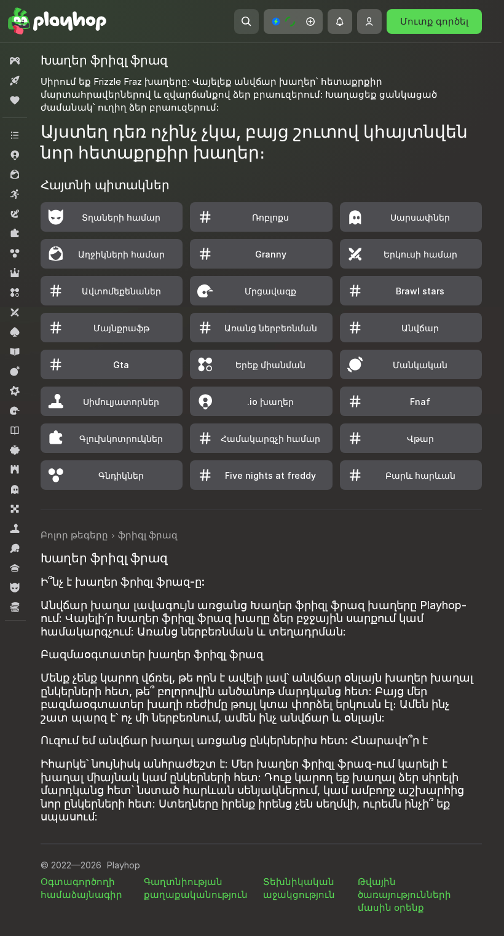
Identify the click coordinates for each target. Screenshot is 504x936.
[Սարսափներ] (14, 489)
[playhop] (57, 21)
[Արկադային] (14, 194)
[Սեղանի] (14, 509)
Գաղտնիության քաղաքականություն (196, 888)
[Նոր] (14, 80)
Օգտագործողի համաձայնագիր (81, 888)
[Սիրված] (14, 100)
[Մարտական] (14, 371)
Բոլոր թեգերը (74, 535)
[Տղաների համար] (14, 587)
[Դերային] (14, 273)
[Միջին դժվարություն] (14, 391)
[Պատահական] (14, 450)
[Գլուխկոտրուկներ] (14, 233)
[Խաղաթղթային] (14, 332)
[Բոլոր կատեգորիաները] (14, 135)
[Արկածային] (14, 214)
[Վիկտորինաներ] (14, 568)
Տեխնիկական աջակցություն (299, 888)
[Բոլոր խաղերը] (14, 61)
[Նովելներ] (14, 430)
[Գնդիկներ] (14, 253)
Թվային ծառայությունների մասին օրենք (404, 894)
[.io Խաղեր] (14, 155)
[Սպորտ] (14, 548)
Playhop (123, 865)
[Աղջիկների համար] (14, 174)
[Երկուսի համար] (14, 312)
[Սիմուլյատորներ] (14, 528)
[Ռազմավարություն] (14, 469)
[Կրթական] (14, 351)
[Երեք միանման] (14, 292)
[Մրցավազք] (14, 410)
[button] (293, 21)
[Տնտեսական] (14, 607)
